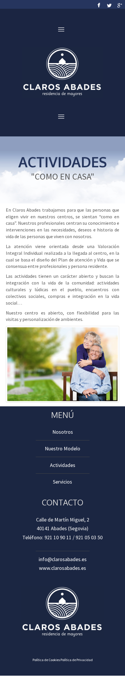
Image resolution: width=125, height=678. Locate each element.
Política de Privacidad (76, 660)
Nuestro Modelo (62, 448)
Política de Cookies (46, 660)
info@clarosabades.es (63, 559)
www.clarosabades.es (62, 568)
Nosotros (62, 431)
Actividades (62, 465)
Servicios (62, 481)
